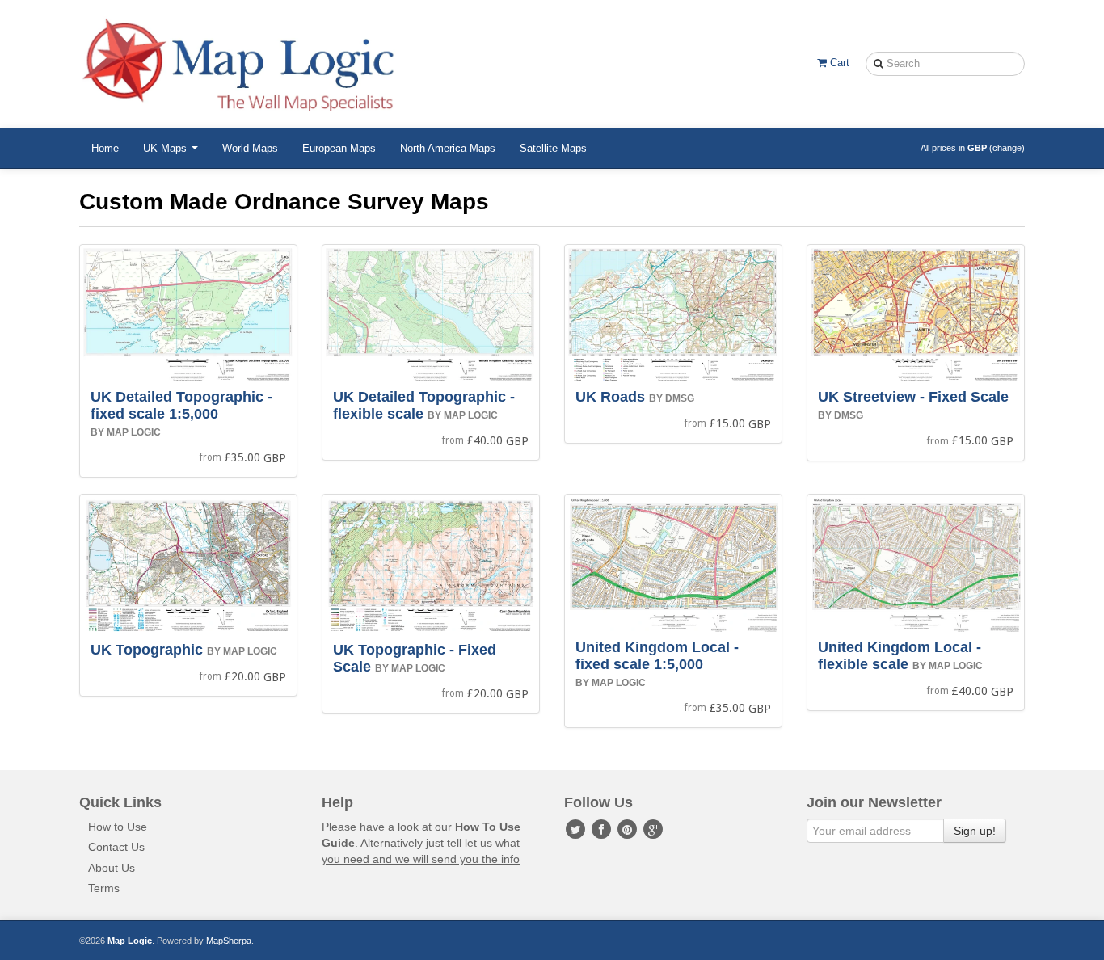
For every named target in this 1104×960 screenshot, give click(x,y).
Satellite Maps (553, 148)
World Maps (250, 148)
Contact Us (116, 846)
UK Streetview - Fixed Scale (913, 397)
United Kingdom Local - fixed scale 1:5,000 (657, 655)
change (1007, 148)
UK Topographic (147, 650)
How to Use (117, 826)
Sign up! (975, 830)
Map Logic (129, 940)
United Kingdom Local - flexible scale (899, 655)
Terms (104, 888)
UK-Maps (166, 148)
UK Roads (610, 397)
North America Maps (447, 148)
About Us (111, 867)
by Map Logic (126, 432)
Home (105, 148)
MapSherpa (228, 940)
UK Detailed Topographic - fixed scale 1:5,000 (181, 405)
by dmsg (671, 398)
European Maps (339, 148)
